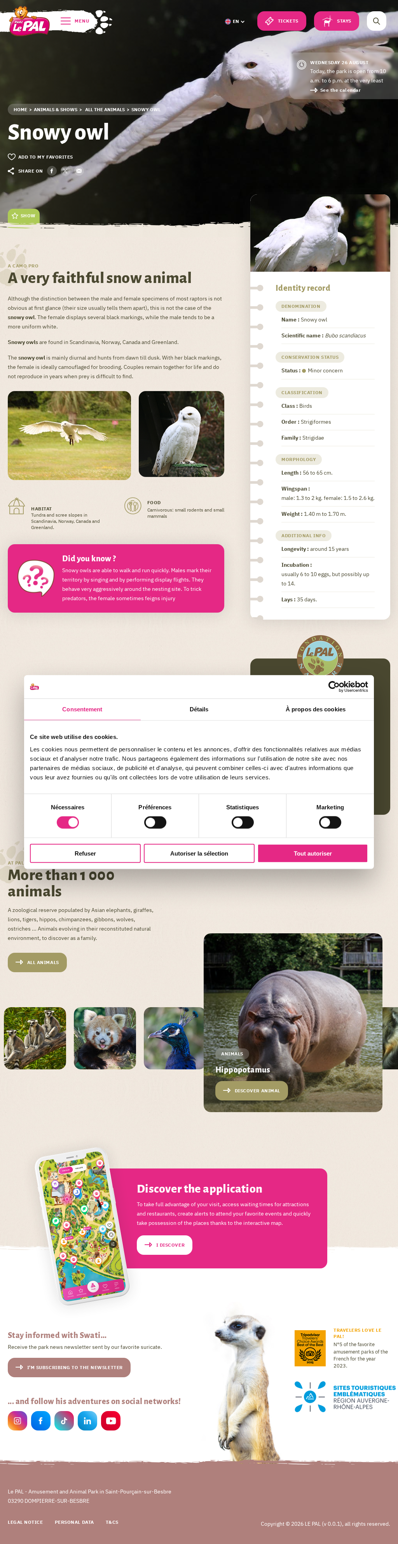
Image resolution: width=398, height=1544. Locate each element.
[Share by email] (79, 171)
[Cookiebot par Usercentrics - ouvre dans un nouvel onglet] (334, 687)
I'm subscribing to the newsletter (75, 1367)
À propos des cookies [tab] (316, 709)
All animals (43, 962)
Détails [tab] (199, 709)
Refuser (85, 853)
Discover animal (257, 1090)
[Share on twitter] (65, 171)
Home (20, 109)
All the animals (104, 109)
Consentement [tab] (82, 709)
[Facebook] (41, 1421)
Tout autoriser (313, 853)
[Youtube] (110, 1421)
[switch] (155, 822)
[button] (234, 21)
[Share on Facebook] (52, 171)
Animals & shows (55, 109)
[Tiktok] (64, 1421)
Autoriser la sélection (199, 853)
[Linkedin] (87, 1421)
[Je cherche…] (376, 21)
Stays (344, 21)
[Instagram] (17, 1421)
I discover (170, 1245)
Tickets (288, 21)
